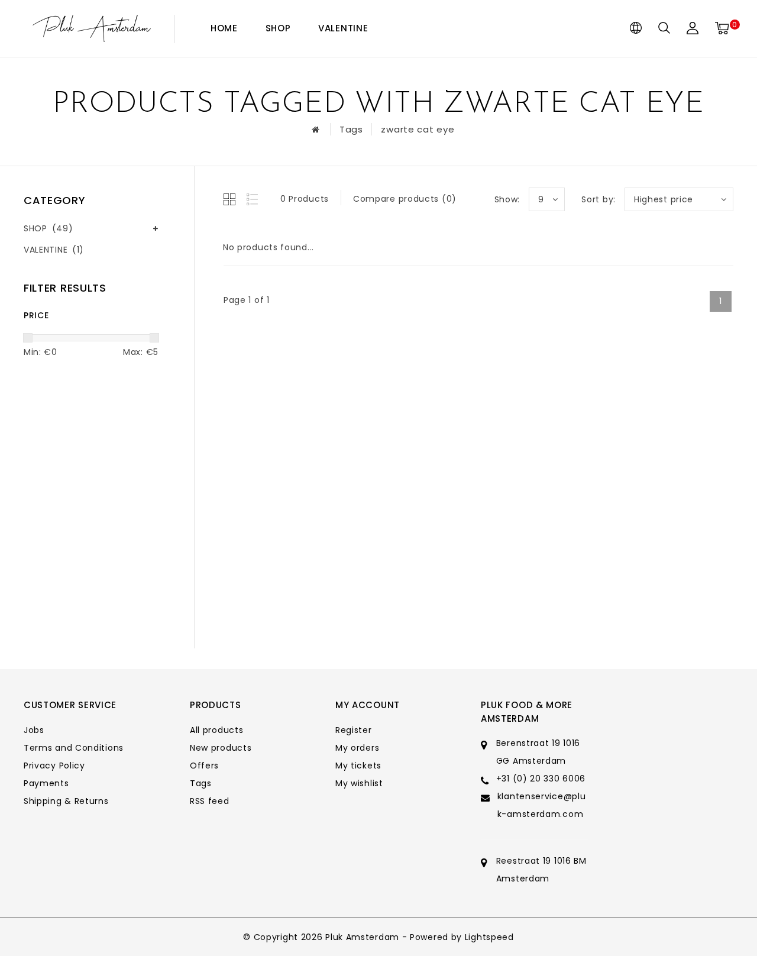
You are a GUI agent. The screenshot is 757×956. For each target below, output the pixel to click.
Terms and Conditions (74, 748)
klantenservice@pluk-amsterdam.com (541, 805)
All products (216, 730)
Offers (204, 765)
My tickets (358, 765)
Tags (351, 129)
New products (220, 748)
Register (353, 730)
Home (224, 28)
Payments (46, 783)
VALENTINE (343, 28)
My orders (357, 748)
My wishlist (359, 783)
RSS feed (209, 801)
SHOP (278, 28)
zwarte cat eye (417, 129)
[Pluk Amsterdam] (92, 29)
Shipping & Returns (66, 801)
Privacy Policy (54, 765)
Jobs (34, 730)
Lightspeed (489, 937)
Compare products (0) (405, 199)
